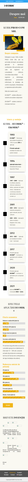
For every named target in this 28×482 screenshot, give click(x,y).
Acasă (6, 472)
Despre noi (12, 472)
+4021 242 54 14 (9, 1)
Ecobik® (19, 472)
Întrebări (6, 474)
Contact (13, 474)
